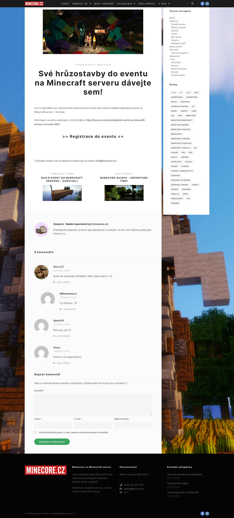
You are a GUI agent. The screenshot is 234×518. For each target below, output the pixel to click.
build (174, 102)
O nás (172, 59)
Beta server (176, 37)
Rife (27, 513)
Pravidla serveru (178, 24)
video (185, 194)
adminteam (176, 97)
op (195, 148)
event (174, 111)
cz (193, 106)
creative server (179, 106)
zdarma (175, 203)
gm (172, 116)
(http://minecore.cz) (96, 224)
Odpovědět (64, 282)
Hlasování (174, 49)
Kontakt (174, 72)
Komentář (39, 390)
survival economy (180, 180)
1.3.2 (173, 92)
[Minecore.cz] (34, 3)
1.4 (180, 92)
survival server (179, 185)
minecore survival (181, 129)
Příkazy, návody (178, 27)
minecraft (176, 134)
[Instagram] (207, 4)
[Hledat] (192, 4)
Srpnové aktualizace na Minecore (184, 474)
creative (185, 102)
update (174, 189)
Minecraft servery (179, 69)
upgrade (186, 189)
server (184, 157)
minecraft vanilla (180, 148)
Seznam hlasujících (179, 53)
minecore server (180, 125)
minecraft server (180, 139)
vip (188, 198)
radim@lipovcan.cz (134, 488)
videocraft (177, 198)
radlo (174, 157)
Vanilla (174, 34)
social (188, 162)
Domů (172, 18)
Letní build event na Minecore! (183, 492)
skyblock (176, 162)
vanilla (175, 194)
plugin (174, 152)
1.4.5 (188, 92)
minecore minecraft (181, 120)
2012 (196, 92)
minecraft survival (181, 143)
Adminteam (176, 62)
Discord (174, 65)
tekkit (195, 185)
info (180, 116)
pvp (190, 152)
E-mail (78, 419)
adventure (191, 97)
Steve (56, 347)
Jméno (38, 419)
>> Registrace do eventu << (93, 136)
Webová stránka (121, 419)
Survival (174, 30)
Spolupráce (175, 56)
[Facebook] (202, 4)
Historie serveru (178, 75)
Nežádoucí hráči (178, 43)
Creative (175, 40)
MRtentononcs (68, 293)
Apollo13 (71, 513)
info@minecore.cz (106, 160)
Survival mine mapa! (177, 483)
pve (183, 152)
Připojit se (174, 21)
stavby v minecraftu (182, 171)
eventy (184, 111)
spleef (174, 166)
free (194, 111)
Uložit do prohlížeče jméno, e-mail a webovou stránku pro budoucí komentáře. (73, 432)
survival (175, 175)
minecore (191, 116)
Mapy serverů (176, 46)
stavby (185, 166)
